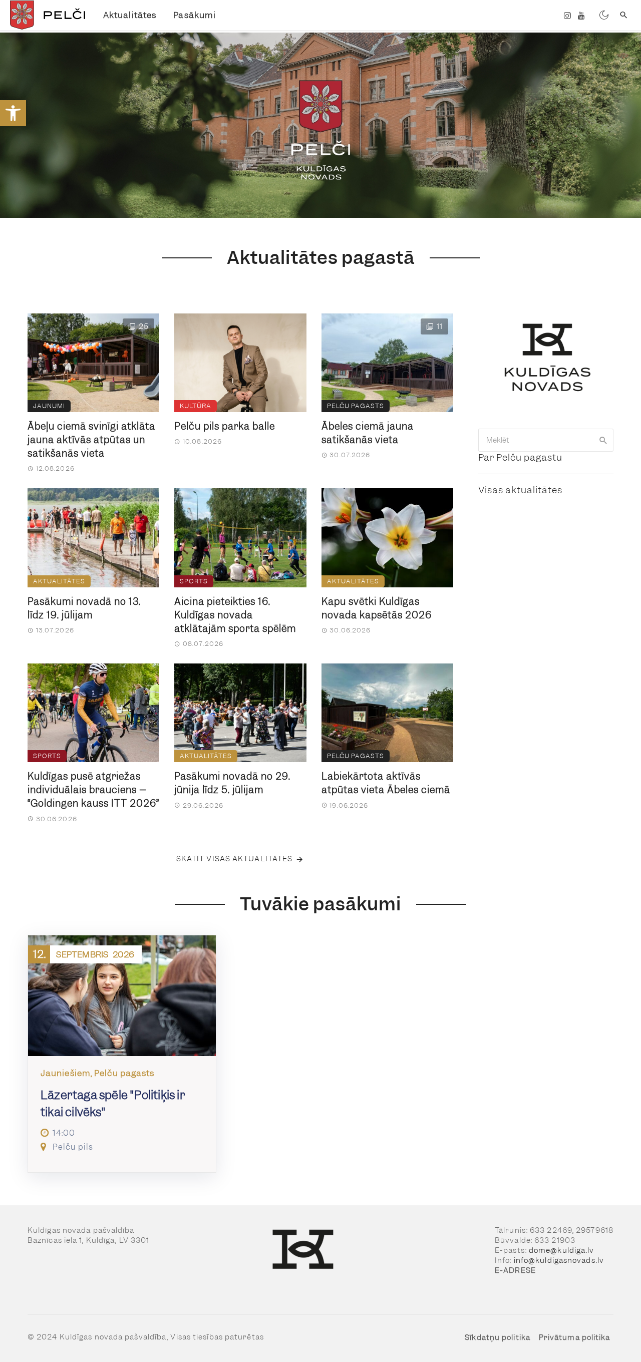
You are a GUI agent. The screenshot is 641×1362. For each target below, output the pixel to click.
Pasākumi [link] (194, 15)
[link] (13, 113)
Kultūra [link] (195, 406)
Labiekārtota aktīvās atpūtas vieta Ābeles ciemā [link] (386, 783)
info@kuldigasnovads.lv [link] (559, 1260)
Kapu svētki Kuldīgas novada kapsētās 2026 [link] (377, 608)
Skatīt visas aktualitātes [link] (234, 859)
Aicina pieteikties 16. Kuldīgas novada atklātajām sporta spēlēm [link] (235, 615)
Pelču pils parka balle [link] (224, 426)
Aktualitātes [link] (129, 15)
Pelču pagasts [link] (355, 406)
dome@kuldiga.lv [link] (561, 1250)
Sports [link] (194, 581)
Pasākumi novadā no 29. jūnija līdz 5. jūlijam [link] (232, 783)
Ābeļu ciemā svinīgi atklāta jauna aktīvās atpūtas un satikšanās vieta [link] (91, 440)
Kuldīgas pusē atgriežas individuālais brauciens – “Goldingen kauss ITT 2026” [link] (93, 790)
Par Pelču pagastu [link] (520, 457)
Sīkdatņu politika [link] (497, 1337)
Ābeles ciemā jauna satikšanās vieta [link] (368, 433)
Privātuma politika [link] (574, 1337)
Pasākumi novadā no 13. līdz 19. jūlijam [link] (84, 608)
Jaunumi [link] (49, 406)
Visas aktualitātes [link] (520, 490)
